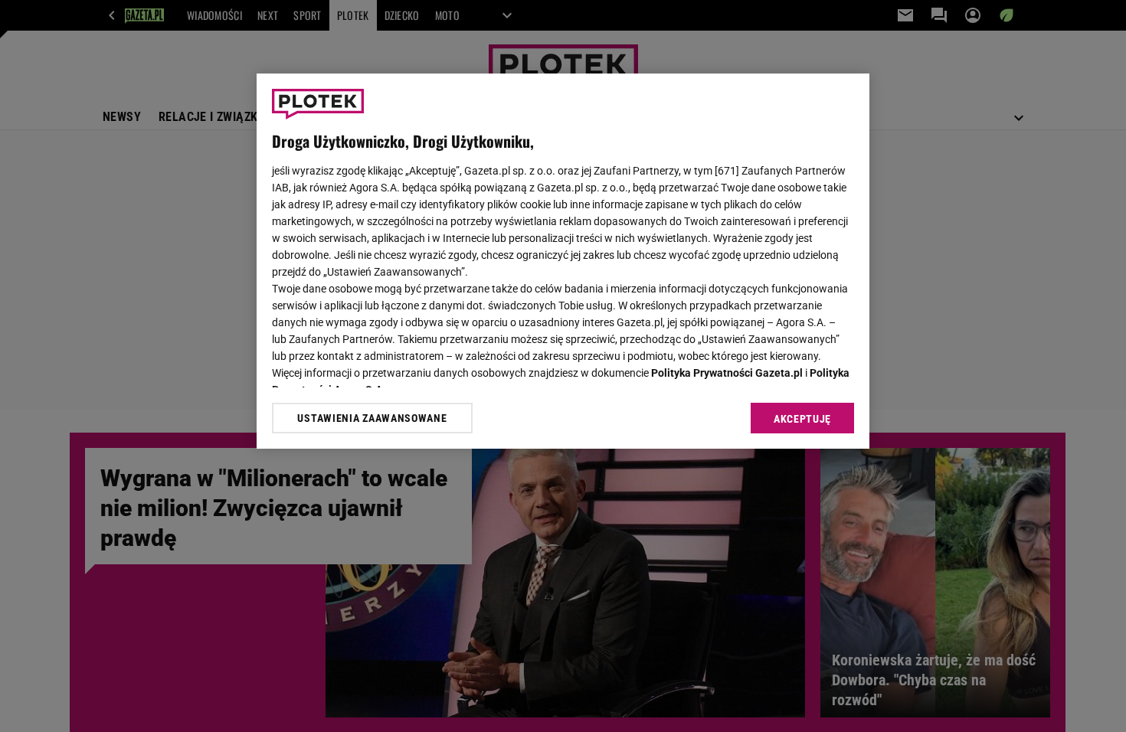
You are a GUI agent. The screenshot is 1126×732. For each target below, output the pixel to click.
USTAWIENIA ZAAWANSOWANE (372, 418)
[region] (563, 261)
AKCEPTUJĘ (802, 419)
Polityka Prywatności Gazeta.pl (727, 373)
